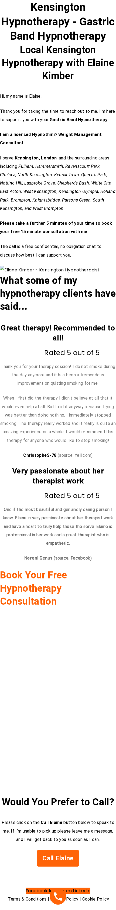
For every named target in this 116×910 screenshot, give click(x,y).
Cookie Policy (95, 899)
